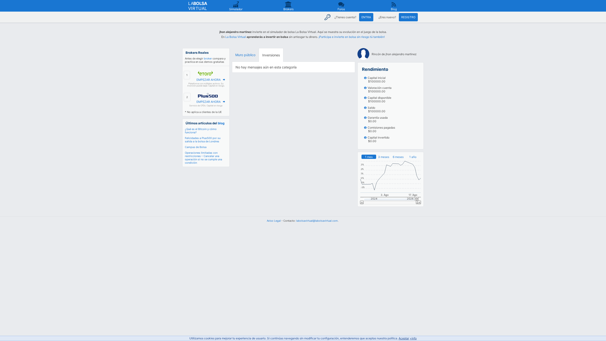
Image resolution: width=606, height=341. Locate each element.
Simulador (235, 9)
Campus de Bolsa (195, 147)
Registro (408, 17)
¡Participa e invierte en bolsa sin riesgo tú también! (352, 37)
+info (413, 338)
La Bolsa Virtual (235, 37)
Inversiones (271, 55)
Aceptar (404, 338)
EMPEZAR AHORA (208, 79)
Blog (394, 9)
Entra (366, 17)
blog (221, 123)
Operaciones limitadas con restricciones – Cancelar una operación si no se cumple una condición (203, 157)
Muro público (245, 55)
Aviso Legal (274, 220)
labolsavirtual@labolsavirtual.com (317, 220)
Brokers (288, 9)
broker (208, 58)
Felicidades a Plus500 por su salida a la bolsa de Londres (202, 139)
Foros (341, 9)
